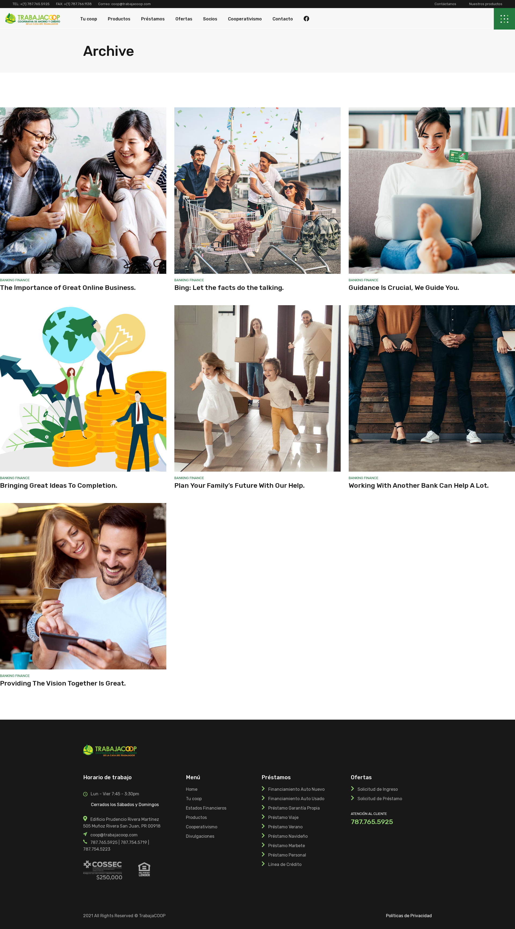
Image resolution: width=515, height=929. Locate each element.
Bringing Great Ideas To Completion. (58, 485)
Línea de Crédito (284, 864)
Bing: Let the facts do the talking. (229, 288)
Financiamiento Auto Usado (296, 798)
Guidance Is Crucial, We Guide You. (404, 288)
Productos (196, 817)
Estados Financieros (206, 808)
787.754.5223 (96, 849)
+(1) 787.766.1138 (78, 4)
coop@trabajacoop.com (131, 4)
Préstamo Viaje (283, 817)
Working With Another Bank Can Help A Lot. (419, 485)
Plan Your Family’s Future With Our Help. (239, 485)
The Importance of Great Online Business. (68, 288)
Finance (22, 280)
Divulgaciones (200, 836)
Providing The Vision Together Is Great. (63, 683)
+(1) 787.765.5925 (35, 4)
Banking (7, 280)
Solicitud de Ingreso (378, 789)
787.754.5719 (134, 842)
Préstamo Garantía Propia (294, 808)
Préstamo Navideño (288, 836)
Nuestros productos (485, 4)
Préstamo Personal (287, 855)
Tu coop (194, 798)
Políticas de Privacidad (409, 915)
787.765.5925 (103, 842)
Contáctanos (445, 4)
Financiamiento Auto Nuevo (296, 789)
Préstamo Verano (285, 826)
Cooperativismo (201, 826)
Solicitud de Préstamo (380, 798)
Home (191, 789)
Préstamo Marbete (286, 845)
